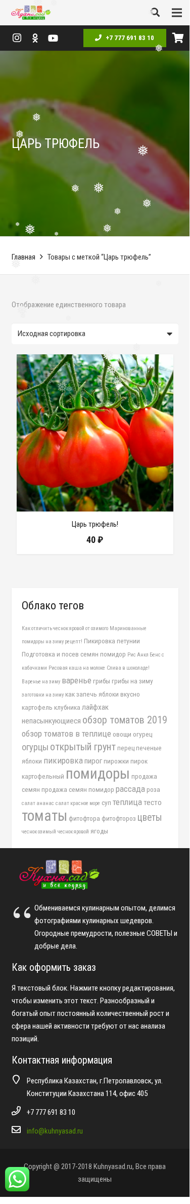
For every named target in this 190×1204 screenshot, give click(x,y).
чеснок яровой (73, 831)
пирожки (116, 761)
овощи (122, 734)
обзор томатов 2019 (124, 720)
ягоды (99, 831)
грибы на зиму (132, 681)
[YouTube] (53, 38)
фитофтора (84, 818)
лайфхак (95, 707)
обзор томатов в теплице (66, 733)
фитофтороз (119, 818)
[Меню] (177, 12)
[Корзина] (178, 38)
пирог (93, 760)
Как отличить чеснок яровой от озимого (65, 628)
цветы (149, 817)
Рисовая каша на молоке (77, 668)
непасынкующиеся (51, 720)
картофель (37, 707)
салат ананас (38, 803)
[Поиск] (155, 12)
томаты (44, 815)
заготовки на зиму (43, 694)
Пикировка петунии (112, 641)
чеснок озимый (39, 831)
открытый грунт (83, 747)
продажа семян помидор (77, 789)
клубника (67, 707)
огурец (142, 734)
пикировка (63, 760)
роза (153, 789)
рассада (130, 789)
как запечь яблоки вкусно (102, 694)
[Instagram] (17, 38)
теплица (127, 802)
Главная (23, 257)
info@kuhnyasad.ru (55, 1131)
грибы (101, 681)
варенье (76, 680)
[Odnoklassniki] (35, 38)
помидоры (98, 773)
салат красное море (78, 803)
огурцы (35, 747)
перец (125, 748)
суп (106, 802)
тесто (153, 802)
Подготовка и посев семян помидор (74, 654)
